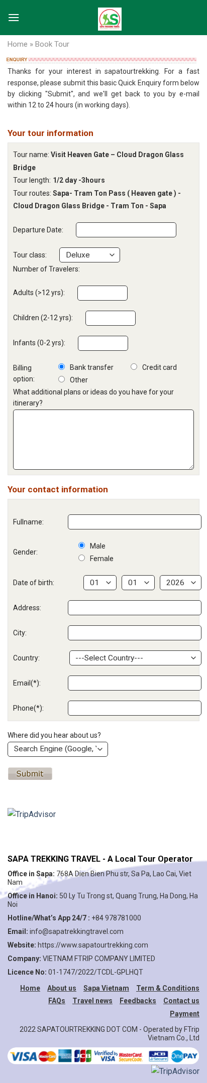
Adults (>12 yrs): (39, 293)
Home (18, 44)
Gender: (25, 552)
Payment (184, 1014)
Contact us (181, 1001)
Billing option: (24, 373)
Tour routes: (32, 193)
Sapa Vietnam (106, 988)
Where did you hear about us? (54, 735)
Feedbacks (138, 1001)
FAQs (56, 1001)
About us (61, 988)
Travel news (92, 1001)
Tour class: (30, 255)
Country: (26, 658)
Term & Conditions (167, 988)
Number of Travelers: (46, 269)
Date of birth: (33, 583)
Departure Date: (38, 230)
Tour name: (31, 155)
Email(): (27, 683)
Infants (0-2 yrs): (39, 343)
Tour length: (32, 180)
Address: (27, 608)
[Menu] (14, 15)
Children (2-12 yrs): (43, 318)
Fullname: (28, 522)
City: (20, 633)
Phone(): (28, 708)
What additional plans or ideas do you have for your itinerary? (93, 397)
